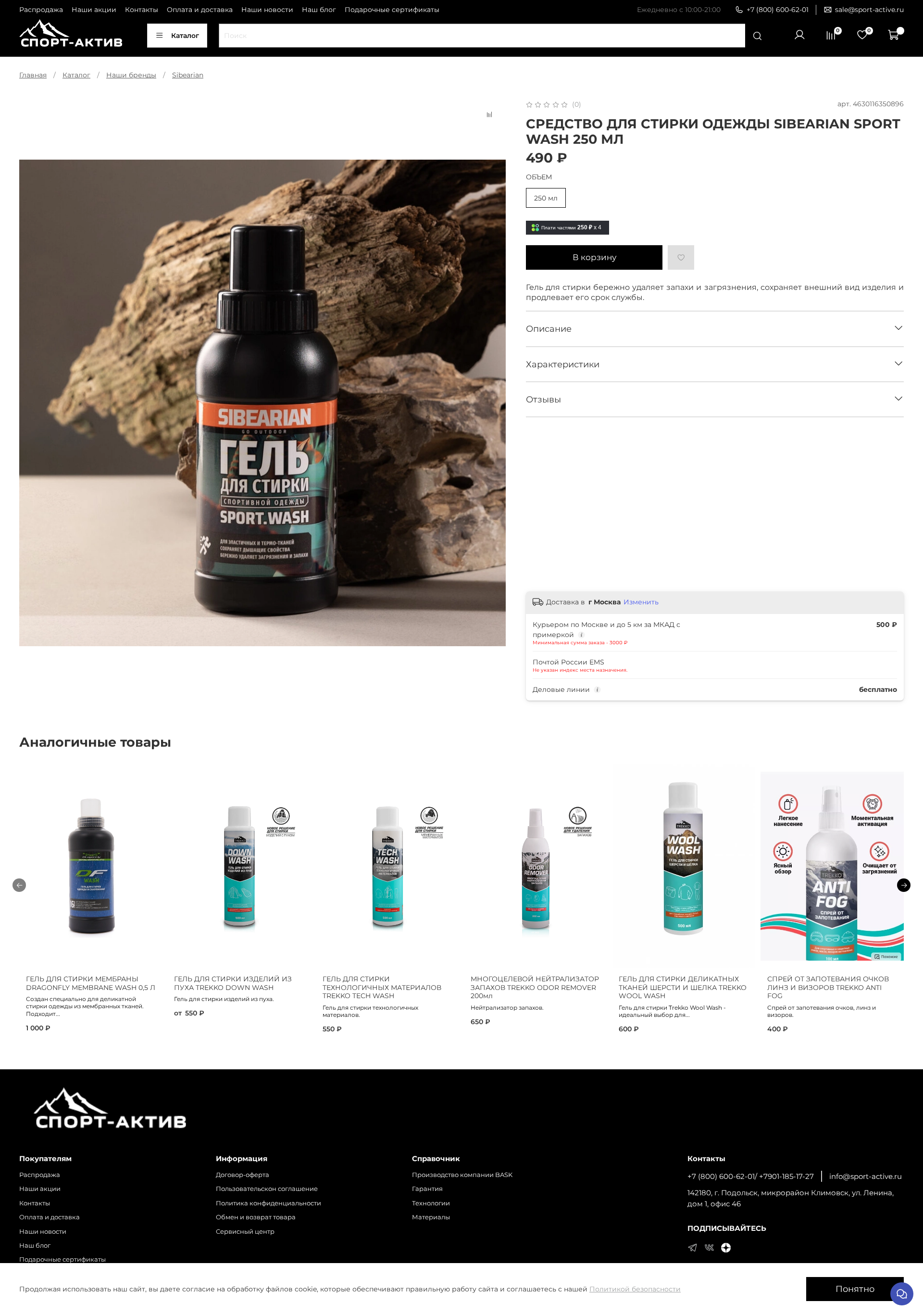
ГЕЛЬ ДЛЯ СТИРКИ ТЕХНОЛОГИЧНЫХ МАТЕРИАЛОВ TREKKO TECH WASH (382, 987)
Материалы (431, 1217)
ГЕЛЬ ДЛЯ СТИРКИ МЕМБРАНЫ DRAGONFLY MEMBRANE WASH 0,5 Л (90, 983)
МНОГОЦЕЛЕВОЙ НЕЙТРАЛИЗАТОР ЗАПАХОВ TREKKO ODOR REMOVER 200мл (535, 987)
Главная (33, 75)
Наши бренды (131, 75)
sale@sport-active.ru (869, 9)
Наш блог (319, 9)
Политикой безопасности (635, 1289)
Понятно (855, 1289)
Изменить (641, 602)
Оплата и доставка (200, 9)
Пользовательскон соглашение (267, 1188)
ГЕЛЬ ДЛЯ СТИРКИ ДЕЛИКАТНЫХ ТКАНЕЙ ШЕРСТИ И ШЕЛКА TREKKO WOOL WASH (683, 987)
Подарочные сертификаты (392, 9)
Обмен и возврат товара (256, 1217)
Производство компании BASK (462, 1174)
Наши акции (94, 9)
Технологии (431, 1203)
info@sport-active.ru (865, 1176)
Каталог (185, 35)
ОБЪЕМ (539, 177)
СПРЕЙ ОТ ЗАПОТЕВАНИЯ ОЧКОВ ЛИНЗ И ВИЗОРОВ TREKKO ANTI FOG (828, 987)
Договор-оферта (242, 1174)
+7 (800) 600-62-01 (778, 9)
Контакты (141, 9)
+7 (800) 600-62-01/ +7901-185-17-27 (750, 1176)
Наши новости (267, 9)
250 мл (546, 198)
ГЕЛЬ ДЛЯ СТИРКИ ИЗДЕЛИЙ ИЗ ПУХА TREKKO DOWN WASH (233, 983)
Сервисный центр (245, 1231)
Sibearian (187, 75)
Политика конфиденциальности (268, 1203)
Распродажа (41, 9)
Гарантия (427, 1188)
